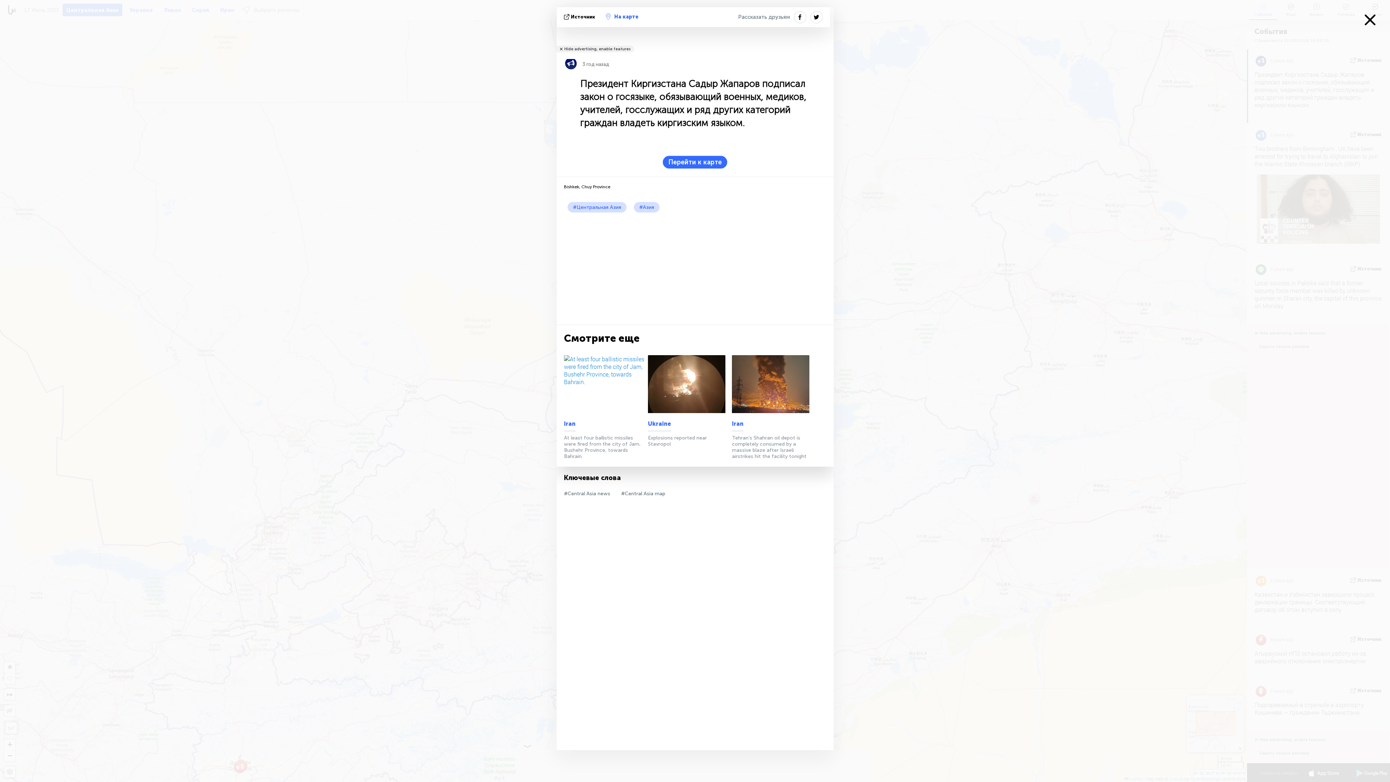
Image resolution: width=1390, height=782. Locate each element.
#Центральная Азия (597, 207)
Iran (570, 423)
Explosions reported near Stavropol (677, 441)
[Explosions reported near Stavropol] (688, 384)
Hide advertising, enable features (597, 49)
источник (583, 17)
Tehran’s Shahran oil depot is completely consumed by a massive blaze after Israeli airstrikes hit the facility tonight (769, 447)
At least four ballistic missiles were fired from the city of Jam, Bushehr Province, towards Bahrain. (602, 447)
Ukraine (659, 423)
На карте (626, 17)
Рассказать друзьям (764, 17)
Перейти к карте (695, 162)
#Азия (646, 207)
